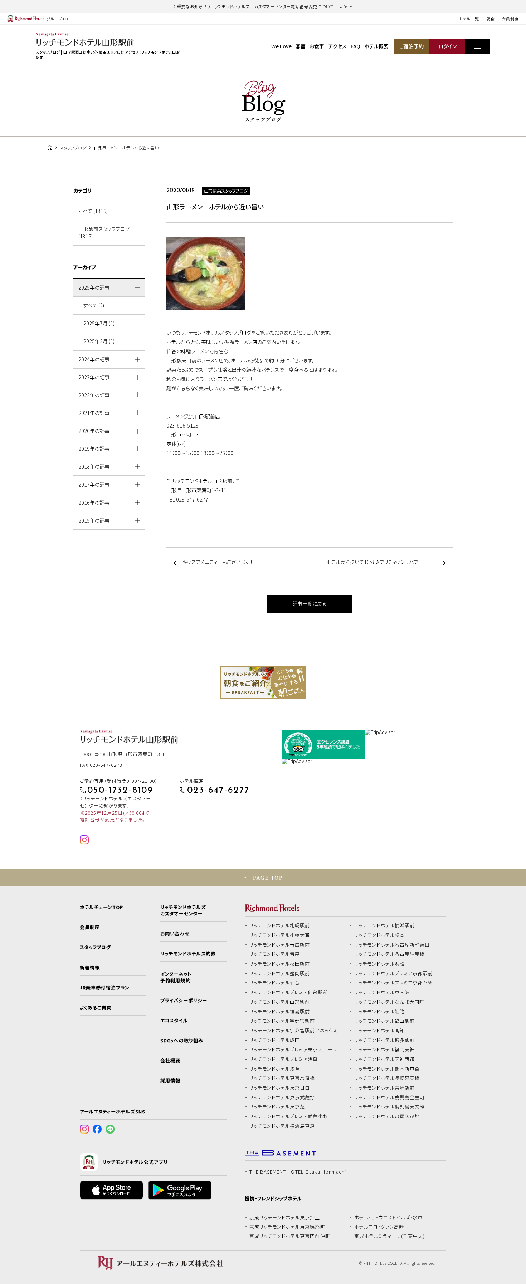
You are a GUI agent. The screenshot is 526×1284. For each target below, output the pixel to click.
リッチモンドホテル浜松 (379, 963)
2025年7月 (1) (99, 323)
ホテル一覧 (468, 18)
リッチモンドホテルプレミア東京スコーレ (293, 1049)
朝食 (490, 18)
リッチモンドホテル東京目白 (279, 1088)
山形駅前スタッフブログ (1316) (104, 232)
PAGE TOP (267, 878)
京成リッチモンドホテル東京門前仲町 (289, 1236)
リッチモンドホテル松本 (379, 935)
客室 (301, 46)
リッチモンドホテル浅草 (274, 1069)
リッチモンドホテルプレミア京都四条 (393, 982)
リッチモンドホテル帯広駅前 (279, 945)
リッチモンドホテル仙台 (274, 982)
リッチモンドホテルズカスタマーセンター (182, 910)
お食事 (317, 46)
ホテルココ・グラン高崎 (379, 1227)
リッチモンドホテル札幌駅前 (279, 925)
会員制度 (510, 18)
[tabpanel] (263, 682)
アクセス (337, 46)
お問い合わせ (175, 933)
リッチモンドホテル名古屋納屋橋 (389, 954)
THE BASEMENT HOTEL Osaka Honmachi (297, 1172)
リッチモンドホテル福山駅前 (384, 1021)
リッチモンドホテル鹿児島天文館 (389, 1106)
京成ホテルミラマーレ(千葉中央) (389, 1236)
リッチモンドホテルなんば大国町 (389, 1002)
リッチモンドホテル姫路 (379, 1011)
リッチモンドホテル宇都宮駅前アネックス (293, 1030)
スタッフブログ (95, 947)
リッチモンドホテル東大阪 (382, 992)
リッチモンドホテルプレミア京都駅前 (393, 973)
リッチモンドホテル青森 (274, 954)
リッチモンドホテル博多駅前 (384, 1040)
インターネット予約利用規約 (175, 977)
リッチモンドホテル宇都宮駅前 (282, 1021)
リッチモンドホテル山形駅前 (279, 1002)
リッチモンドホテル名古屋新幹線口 (392, 945)
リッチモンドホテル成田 (274, 1040)
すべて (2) (93, 305)
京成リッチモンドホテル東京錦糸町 (287, 1227)
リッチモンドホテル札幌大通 (279, 935)
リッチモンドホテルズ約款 (188, 953)
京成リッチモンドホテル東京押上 (284, 1217)
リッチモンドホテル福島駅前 (279, 1011)
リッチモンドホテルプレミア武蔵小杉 (288, 1116)
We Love (281, 46)
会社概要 (170, 1060)
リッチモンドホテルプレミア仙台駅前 (288, 992)
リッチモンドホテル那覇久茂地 (387, 1116)
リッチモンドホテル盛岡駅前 (279, 973)
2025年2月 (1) (99, 341)
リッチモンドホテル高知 (379, 1030)
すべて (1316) (93, 210)
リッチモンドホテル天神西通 (384, 1059)
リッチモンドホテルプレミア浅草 (283, 1059)
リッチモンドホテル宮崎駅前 (384, 1088)
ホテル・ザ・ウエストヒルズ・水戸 (388, 1217)
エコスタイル (173, 1020)
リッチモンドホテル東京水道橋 (282, 1078)
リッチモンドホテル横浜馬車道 (282, 1126)
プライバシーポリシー (183, 1000)
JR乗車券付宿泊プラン (105, 987)
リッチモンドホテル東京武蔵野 (282, 1097)
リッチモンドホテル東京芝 (277, 1106)
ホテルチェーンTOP (101, 907)
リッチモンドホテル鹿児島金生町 (389, 1097)
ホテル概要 (376, 46)
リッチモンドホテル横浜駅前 (384, 925)
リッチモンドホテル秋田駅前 (279, 963)
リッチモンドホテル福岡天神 (384, 1049)
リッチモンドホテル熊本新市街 (387, 1069)
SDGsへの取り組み (181, 1040)
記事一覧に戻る (309, 603)
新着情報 (90, 967)
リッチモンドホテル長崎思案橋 (387, 1078)
